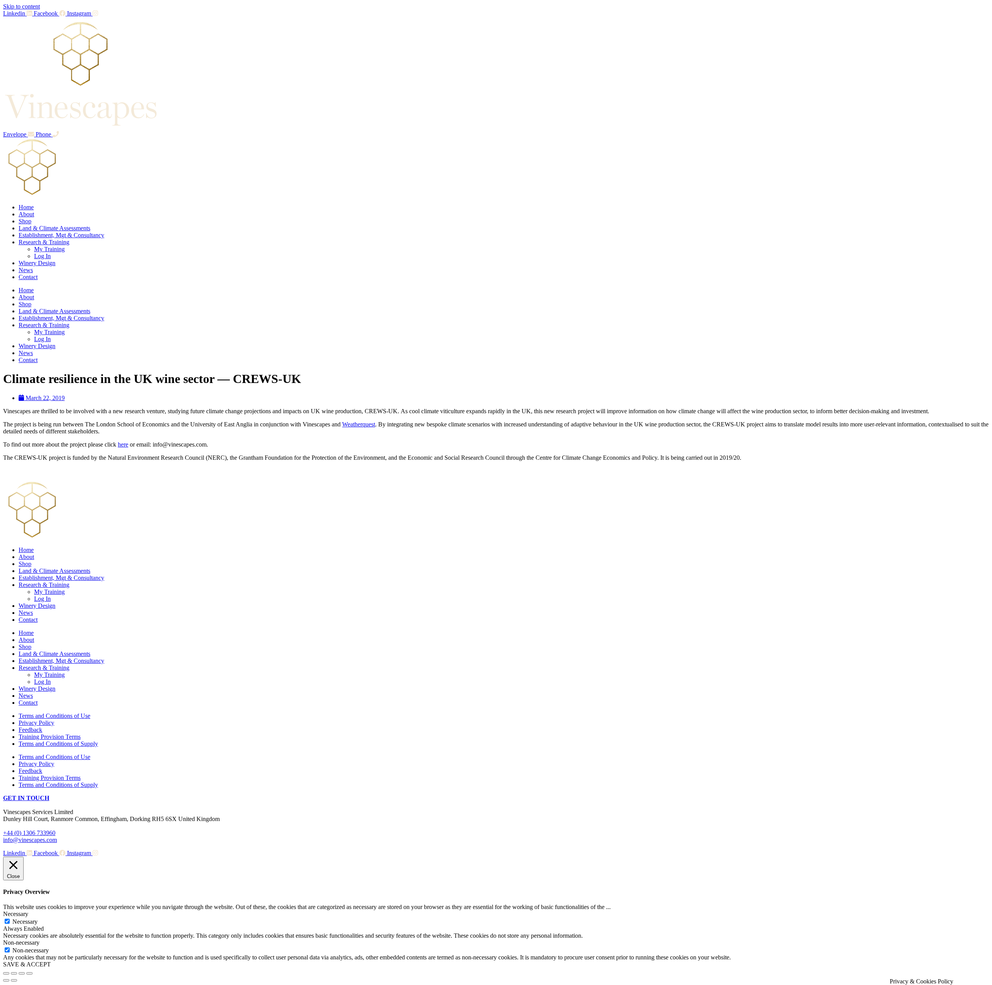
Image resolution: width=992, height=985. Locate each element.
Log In (42, 256)
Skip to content (21, 6)
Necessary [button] (15, 914)
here (123, 444)
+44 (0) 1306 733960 (29, 833)
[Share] (22, 973)
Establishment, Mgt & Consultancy (61, 235)
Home (26, 207)
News (26, 270)
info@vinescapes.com (30, 840)
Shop (25, 221)
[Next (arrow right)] (14, 980)
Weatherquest (358, 424)
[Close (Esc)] (29, 973)
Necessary (25, 921)
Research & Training (44, 242)
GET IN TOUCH (26, 798)
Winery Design (37, 263)
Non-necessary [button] (21, 942)
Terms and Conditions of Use (54, 715)
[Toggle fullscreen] (14, 973)
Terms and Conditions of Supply (58, 743)
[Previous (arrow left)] (6, 980)
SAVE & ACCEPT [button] (27, 964)
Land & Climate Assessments (54, 228)
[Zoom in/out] (6, 973)
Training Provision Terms (50, 736)
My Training (49, 249)
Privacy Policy (36, 722)
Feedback (30, 729)
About (26, 214)
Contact (28, 277)
